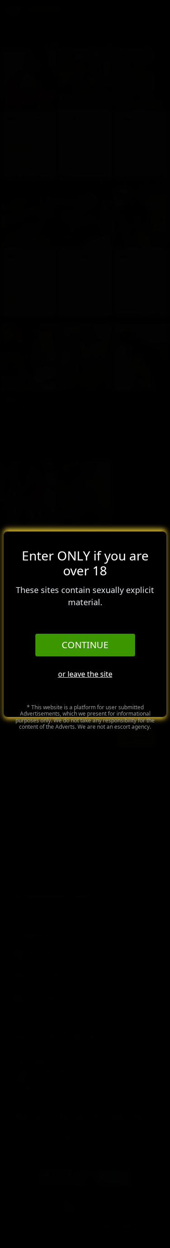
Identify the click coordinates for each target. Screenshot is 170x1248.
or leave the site (85, 674)
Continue (85, 645)
